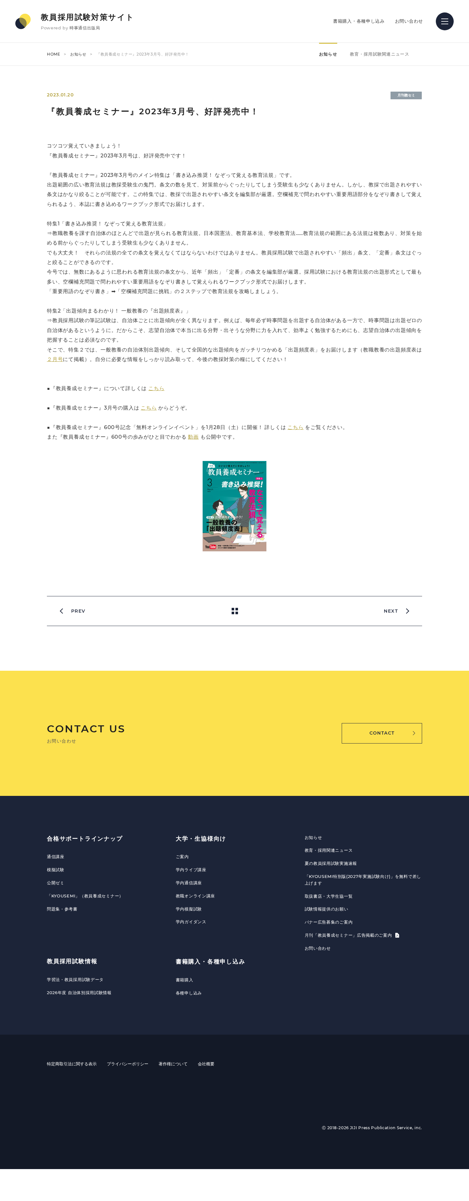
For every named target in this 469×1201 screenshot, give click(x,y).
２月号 (55, 359)
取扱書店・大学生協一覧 (329, 896)
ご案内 (182, 856)
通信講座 (55, 856)
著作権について (173, 1063)
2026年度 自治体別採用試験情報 (79, 992)
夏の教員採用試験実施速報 (331, 863)
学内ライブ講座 (191, 869)
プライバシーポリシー (127, 1063)
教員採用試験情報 (72, 961)
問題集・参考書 (62, 908)
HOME (53, 54)
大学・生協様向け (201, 838)
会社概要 (206, 1063)
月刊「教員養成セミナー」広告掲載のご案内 (349, 935)
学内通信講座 (189, 882)
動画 (193, 437)
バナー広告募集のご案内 (329, 922)
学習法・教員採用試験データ (75, 979)
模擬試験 (55, 869)
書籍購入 (184, 979)
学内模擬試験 (189, 908)
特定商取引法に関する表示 (72, 1063)
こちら (156, 388)
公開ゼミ (55, 882)
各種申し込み (189, 992)
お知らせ (78, 54)
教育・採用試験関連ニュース (379, 54)
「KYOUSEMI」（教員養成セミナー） (85, 895)
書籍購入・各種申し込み (359, 21)
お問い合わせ (409, 21)
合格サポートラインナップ (85, 838)
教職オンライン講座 (195, 895)
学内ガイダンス (191, 921)
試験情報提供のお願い (326, 908)
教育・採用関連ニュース (329, 850)
